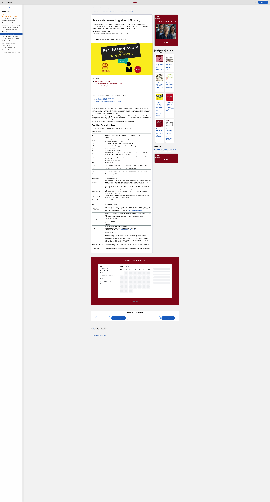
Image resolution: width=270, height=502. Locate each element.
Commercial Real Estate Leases (9, 50)
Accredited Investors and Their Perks (11, 52)
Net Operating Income (7, 41)
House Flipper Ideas (7, 45)
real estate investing (103, 318)
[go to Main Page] (135, 4)
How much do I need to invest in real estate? (11, 36)
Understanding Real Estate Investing (11, 25)
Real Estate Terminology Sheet (103, 81)
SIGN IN (263, 2)
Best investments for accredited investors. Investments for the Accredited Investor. (169, 134)
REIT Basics (5, 32)
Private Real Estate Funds (152, 318)
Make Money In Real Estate (8, 20)
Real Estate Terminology (8, 34)
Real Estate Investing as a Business (10, 38)
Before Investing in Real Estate (9, 29)
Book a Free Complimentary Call (106, 86)
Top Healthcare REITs (101, 99)
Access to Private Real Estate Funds (105, 98)
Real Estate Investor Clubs (8, 47)
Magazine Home (6, 11)
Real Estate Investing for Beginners (109, 11)
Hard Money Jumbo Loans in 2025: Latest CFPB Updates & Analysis (160, 86)
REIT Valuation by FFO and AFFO (126, 229)
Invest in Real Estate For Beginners (10, 27)
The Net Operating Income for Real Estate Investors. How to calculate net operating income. (159, 109)
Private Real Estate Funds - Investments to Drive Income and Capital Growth (165, 150)
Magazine (95, 11)
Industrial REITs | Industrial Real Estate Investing (108, 101)
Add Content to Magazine (99, 335)
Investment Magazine (134, 318)
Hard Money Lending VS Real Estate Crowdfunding (160, 67)
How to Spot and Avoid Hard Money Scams (169, 67)
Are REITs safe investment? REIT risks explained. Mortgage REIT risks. (170, 106)
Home (94, 8)
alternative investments (135, 210)
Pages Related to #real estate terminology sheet (110, 83)
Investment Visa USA (118, 318)
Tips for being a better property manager (9, 43)
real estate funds (168, 318)
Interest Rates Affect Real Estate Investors (9, 18)
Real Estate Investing (103, 8)
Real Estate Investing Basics (8, 23)
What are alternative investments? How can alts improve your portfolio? (159, 132)
